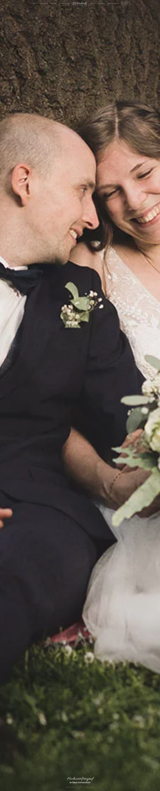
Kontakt (126, 3)
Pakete (53, 3)
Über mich (44, 3)
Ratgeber (101, 3)
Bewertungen (64, 3)
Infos (92, 3)
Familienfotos (113, 3)
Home (35, 3)
